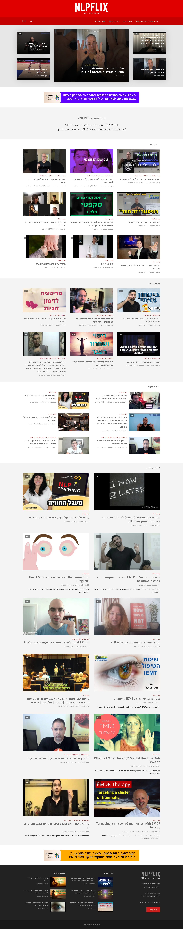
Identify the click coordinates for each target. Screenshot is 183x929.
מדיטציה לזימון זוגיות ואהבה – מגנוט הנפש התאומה (45, 320)
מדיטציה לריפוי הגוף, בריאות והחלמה (37, 879)
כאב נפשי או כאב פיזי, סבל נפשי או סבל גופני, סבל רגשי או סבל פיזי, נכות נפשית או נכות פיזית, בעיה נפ (111, 422)
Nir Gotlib (38, 424)
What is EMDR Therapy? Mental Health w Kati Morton (127, 760)
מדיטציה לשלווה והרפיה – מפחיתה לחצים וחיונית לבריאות (82, 904)
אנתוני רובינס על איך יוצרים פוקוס (143, 361)
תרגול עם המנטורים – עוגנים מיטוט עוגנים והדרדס (45, 224)
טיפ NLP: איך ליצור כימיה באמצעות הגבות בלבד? (56, 642)
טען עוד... (91, 842)
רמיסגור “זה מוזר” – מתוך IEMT (144, 222)
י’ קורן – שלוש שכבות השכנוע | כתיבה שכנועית (112, 442)
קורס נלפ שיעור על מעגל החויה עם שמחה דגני (59, 517)
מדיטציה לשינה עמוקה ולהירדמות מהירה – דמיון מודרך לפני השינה (83, 879)
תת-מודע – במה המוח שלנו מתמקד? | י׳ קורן (152, 71)
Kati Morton (155, 766)
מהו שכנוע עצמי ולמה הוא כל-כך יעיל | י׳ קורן (36, 44)
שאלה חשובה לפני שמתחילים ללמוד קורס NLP (46, 181)
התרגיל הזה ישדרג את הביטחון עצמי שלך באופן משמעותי (140, 320)
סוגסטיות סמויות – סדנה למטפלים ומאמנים (140, 179)
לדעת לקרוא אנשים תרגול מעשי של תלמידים (39, 419)
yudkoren (51, 375)
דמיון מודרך (127, 21)
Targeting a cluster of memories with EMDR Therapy (128, 825)
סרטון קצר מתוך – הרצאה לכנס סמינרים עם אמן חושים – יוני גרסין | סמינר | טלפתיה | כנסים (58, 700)
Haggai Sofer (93, 325)
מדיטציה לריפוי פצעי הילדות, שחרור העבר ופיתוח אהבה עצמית (92, 363)
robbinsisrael (144, 365)
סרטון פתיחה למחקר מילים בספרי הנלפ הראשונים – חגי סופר (94, 320)
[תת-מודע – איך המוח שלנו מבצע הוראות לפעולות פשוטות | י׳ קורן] (91, 55)
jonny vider (39, 447)
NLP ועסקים (100, 21)
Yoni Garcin (84, 706)
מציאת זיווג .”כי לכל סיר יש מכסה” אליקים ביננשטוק (140, 267)
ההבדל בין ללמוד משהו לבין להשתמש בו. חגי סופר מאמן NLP (111, 397)
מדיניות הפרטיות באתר (151, 896)
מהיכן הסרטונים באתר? (151, 883)
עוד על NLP (114, 21)
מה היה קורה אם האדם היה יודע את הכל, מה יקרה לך (56, 825)
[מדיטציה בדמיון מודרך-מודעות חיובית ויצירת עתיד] (58, 907)
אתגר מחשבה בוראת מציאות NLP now (135, 642)
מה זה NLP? (153, 21)
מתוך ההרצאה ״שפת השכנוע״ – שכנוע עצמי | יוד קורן (92, 181)
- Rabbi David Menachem (44, 186)
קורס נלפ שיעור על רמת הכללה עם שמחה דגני (40, 397)
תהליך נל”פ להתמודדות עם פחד (51, 263)
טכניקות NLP (141, 21)
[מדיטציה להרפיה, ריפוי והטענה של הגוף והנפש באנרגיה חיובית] (105, 894)
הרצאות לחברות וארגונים (150, 902)
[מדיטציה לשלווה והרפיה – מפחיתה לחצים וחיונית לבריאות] (105, 907)
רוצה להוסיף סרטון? (152, 887)
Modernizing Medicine (89, 186)
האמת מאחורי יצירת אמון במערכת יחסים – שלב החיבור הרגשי (40, 442)
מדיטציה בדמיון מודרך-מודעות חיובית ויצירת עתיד (37, 904)
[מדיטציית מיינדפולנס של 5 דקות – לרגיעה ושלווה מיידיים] (58, 894)
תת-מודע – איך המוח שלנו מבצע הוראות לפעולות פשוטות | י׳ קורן (102, 70)
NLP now (156, 646)
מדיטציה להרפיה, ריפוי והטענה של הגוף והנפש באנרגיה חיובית (82, 891)
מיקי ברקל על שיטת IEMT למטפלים (137, 698)
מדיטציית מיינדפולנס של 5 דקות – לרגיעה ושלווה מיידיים (35, 891)
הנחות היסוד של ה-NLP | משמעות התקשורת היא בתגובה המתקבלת (128, 579)
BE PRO (50, 229)
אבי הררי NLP (106, 263)
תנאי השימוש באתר (152, 893)
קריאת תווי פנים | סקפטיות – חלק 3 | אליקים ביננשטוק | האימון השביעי (91, 224)
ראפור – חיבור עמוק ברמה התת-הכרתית (36, 71)
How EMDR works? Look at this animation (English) (59, 579)
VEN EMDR (85, 585)
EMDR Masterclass (153, 831)
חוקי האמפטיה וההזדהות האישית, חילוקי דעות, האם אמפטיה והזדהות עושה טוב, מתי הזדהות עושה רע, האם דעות (152, 40)
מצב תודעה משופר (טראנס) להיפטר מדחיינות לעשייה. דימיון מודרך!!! (130, 519)
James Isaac (140, 182)
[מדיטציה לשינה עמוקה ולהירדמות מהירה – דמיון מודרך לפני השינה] (105, 882)
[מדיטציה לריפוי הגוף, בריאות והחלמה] (58, 882)
